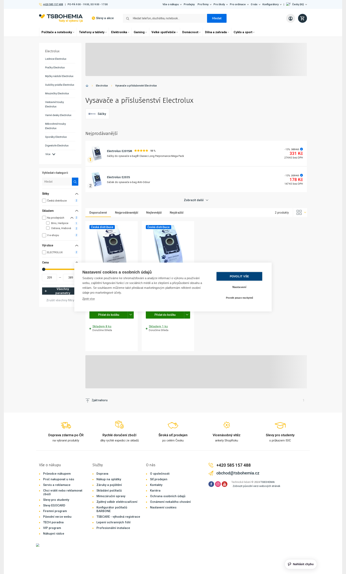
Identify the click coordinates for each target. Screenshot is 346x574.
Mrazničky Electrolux (57, 93)
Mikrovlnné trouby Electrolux (55, 126)
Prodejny (189, 4)
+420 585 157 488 (53, 4)
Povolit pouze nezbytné (239, 297)
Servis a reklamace (56, 485)
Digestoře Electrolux (56, 145)
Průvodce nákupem (57, 473)
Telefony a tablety (92, 32)
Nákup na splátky (108, 479)
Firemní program (55, 511)
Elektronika (119, 32)
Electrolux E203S (118, 177)
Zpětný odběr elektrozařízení (116, 502)
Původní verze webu (57, 516)
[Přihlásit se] (290, 18)
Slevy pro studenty (56, 500)
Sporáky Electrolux (56, 136)
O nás (254, 4)
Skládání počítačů (109, 490)
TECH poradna (53, 522)
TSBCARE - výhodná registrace (118, 516)
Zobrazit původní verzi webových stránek (256, 486)
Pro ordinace (238, 4)
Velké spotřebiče (163, 32)
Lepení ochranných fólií (113, 522)
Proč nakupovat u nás (58, 479)
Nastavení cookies (163, 507)
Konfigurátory (270, 4)
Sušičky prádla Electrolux (59, 84)
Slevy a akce (105, 18)
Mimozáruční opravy (110, 496)
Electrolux (102, 85)
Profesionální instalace (113, 528)
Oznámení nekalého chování (170, 502)
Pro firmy (203, 4)
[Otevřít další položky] (131, 315)
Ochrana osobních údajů (167, 496)
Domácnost (190, 32)
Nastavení (239, 287)
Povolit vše (239, 276)
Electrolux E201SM (119, 151)
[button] (296, 4)
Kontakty (156, 485)
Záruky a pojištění (109, 485)
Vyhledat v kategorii (55, 172)
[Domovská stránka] (87, 86)
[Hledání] (75, 182)
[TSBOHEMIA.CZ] (61, 18)
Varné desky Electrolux (58, 115)
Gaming (139, 32)
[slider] (43, 269)
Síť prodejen (158, 479)
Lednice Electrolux (55, 58)
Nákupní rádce (53, 533)
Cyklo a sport (243, 32)
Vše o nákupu (171, 4)
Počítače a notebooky (56, 32)
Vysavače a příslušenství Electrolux (136, 85)
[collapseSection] (72, 218)
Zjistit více (88, 298)
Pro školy (219, 4)
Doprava (102, 473)
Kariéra (155, 490)
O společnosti (160, 473)
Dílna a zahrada (216, 32)
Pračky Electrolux (55, 67)
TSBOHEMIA (267, 481)
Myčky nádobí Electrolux (59, 76)
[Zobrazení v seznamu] (300, 212)
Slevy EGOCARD (54, 505)
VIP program (52, 528)
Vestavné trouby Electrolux (54, 104)
